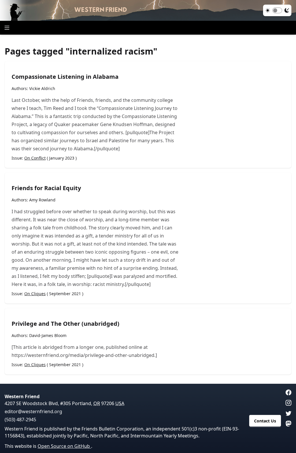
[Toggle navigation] (7, 27)
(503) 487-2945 (20, 419)
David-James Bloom (47, 335)
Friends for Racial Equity (46, 188)
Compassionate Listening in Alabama (65, 77)
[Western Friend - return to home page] (148, 10)
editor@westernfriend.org (33, 411)
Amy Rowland (42, 200)
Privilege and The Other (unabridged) (65, 323)
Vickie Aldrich (42, 88)
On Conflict (35, 158)
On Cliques (35, 293)
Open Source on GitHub (64, 446)
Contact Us (265, 421)
